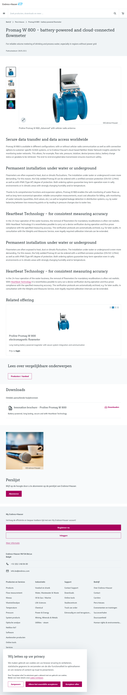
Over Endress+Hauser (103, 588)
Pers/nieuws (19, 22)
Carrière (97, 597)
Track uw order (70, 607)
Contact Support (71, 588)
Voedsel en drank (42, 588)
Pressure (9, 612)
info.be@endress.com (20, 571)
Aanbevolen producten (15, 637)
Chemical (39, 607)
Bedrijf (8, 22)
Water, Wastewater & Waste (47, 593)
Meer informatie (13, 543)
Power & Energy (42, 612)
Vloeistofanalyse (13, 602)
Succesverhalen (100, 612)
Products (10, 588)
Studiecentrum (70, 602)
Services (9, 647)
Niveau (9, 597)
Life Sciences (40, 602)
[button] (18, 351)
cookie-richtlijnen (36, 678)
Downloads (69, 593)
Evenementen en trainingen (105, 607)
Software (10, 632)
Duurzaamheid (100, 617)
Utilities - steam (41, 622)
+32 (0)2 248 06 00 (19, 564)
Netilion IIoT (11, 627)
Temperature (11, 607)
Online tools (11, 642)
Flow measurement (14, 593)
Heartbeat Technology (21, 281)
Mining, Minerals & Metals (46, 617)
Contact (97, 593)
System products (13, 617)
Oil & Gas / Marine (43, 597)
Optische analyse (13, 622)
